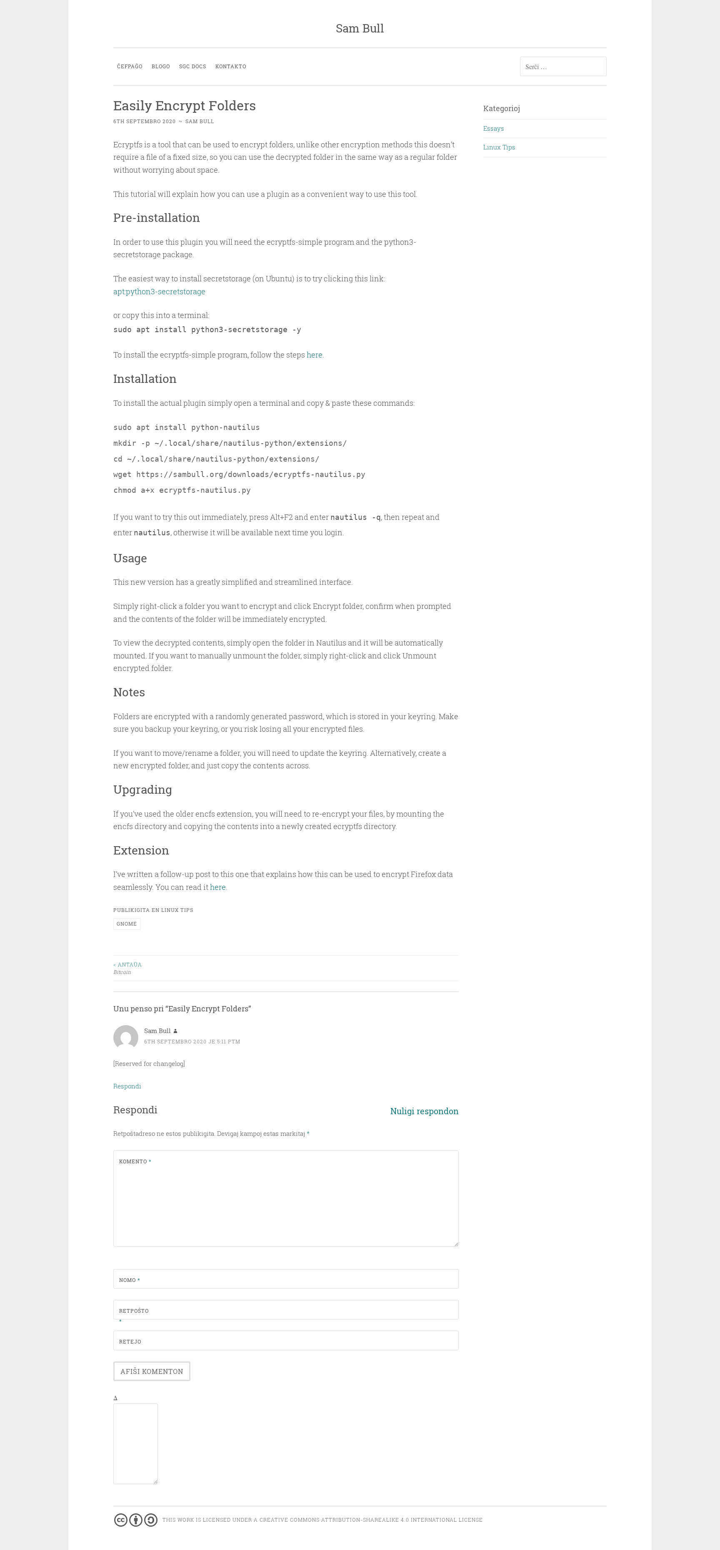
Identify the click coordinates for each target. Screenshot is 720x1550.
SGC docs (192, 66)
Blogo (161, 66)
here (314, 355)
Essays (493, 128)
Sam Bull (360, 28)
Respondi (127, 1086)
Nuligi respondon (424, 1111)
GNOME (127, 923)
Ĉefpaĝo (129, 66)
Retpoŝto (134, 1316)
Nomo (129, 1280)
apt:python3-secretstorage (159, 291)
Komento (135, 1161)
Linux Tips (177, 910)
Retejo (130, 1341)
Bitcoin (127, 968)
